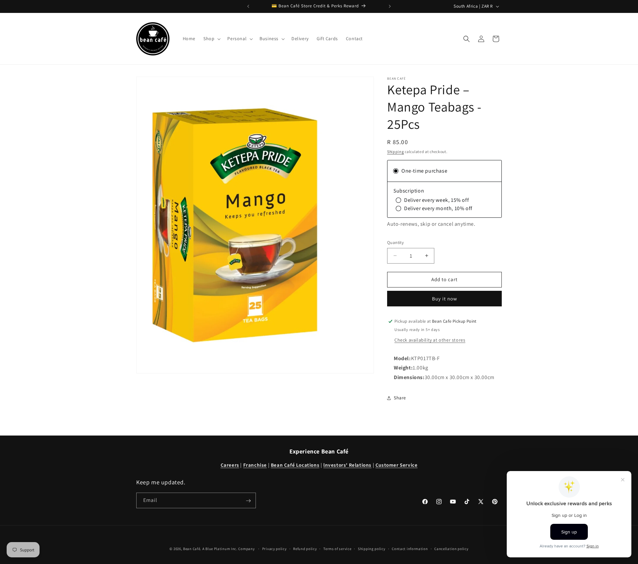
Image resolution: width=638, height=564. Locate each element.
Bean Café (191, 548)
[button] (211, 38)
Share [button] (400, 398)
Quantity (395, 242)
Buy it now (444, 298)
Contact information (410, 548)
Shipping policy (371, 548)
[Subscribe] (248, 501)
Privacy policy (274, 548)
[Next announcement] (389, 6)
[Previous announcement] (248, 6)
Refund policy (305, 548)
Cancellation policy (451, 548)
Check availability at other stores (429, 340)
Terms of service (337, 548)
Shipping (395, 151)
